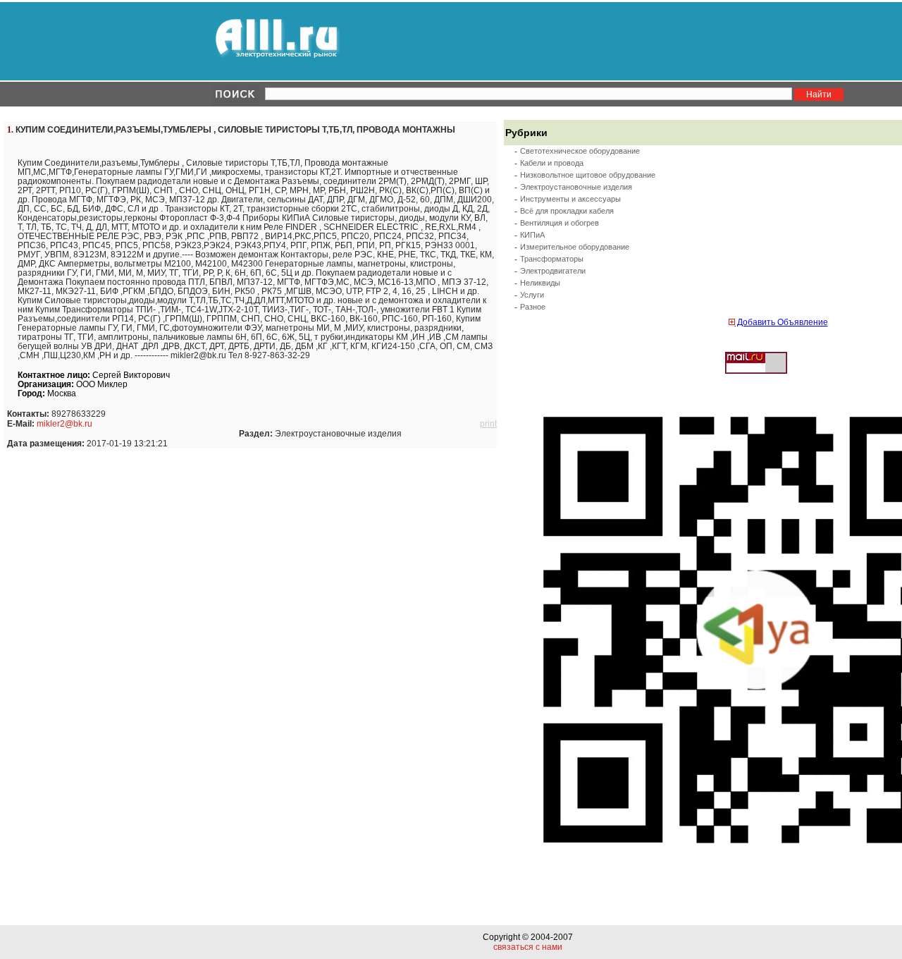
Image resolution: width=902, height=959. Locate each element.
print (488, 424)
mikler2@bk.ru (64, 424)
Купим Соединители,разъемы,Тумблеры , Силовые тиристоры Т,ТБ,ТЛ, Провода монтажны (235, 130)
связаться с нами (527, 947)
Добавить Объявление (781, 322)
